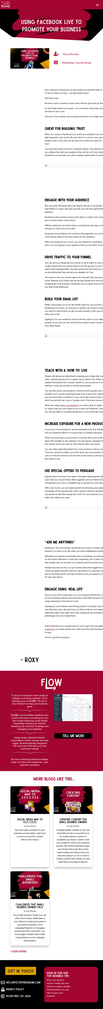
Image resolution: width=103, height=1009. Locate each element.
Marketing (68, 62)
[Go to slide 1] (68, 725)
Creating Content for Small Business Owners (73, 820)
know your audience (69, 405)
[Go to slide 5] (78, 725)
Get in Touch (20, 971)
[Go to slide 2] (70, 725)
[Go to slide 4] (75, 725)
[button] (57, 707)
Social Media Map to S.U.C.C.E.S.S (30, 820)
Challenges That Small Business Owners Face (30, 905)
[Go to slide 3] (73, 725)
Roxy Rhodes (31, 826)
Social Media (83, 62)
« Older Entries (18, 951)
